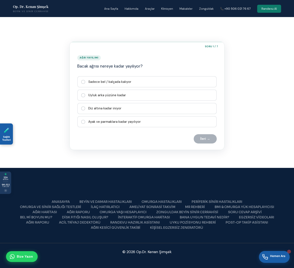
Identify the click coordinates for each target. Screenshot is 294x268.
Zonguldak (206, 9)
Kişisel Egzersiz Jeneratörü (176, 227)
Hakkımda (131, 9)
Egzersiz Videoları (256, 217)
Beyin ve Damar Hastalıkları (105, 202)
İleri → (205, 139)
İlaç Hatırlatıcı (105, 207)
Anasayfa (61, 202)
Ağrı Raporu (78, 212)
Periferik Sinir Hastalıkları (217, 202)
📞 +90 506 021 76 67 (235, 9)
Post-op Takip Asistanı (247, 222)
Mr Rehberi (195, 207)
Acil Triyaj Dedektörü (80, 222)
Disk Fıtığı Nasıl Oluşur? (85, 217)
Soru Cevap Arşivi (245, 212)
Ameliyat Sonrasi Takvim (152, 207)
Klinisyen (167, 9)
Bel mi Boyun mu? (36, 217)
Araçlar (150, 9)
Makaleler (186, 9)
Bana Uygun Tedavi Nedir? (204, 217)
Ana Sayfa (111, 9)
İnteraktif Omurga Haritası (144, 217)
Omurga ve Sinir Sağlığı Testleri (50, 207)
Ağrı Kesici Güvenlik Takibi (115, 227)
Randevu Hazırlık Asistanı (135, 222)
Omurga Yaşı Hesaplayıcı (123, 212)
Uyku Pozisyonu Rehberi (193, 222)
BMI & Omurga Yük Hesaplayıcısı (244, 207)
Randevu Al (269, 9)
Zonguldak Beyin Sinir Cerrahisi (187, 212)
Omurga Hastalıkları (162, 202)
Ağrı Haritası (44, 212)
